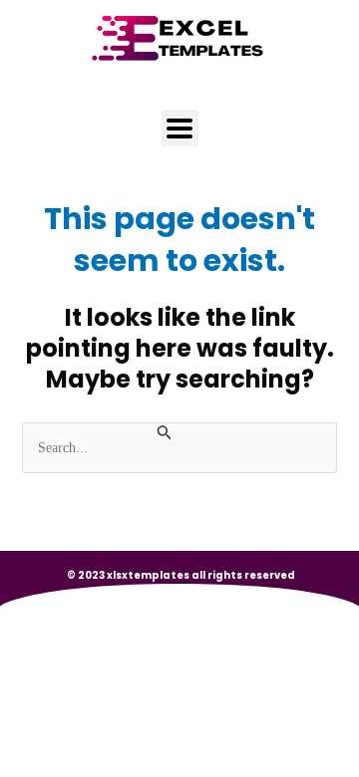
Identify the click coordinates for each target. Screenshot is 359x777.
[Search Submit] (165, 433)
